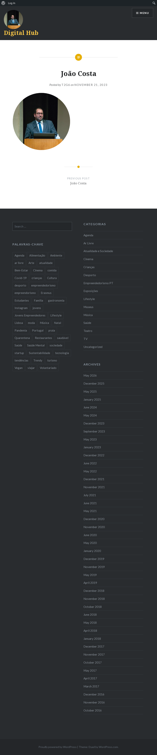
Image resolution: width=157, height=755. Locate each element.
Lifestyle (89, 299)
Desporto (89, 275)
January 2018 (92, 638)
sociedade (56, 345)
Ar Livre (88, 243)
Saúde (87, 322)
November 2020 (94, 527)
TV (85, 338)
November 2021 (94, 487)
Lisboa (19, 322)
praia (51, 330)
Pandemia (21, 330)
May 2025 (90, 391)
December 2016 (93, 694)
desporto (20, 285)
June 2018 (90, 614)
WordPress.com (108, 747)
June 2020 (90, 535)
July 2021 (89, 495)
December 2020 (93, 519)
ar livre (19, 263)
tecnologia (62, 353)
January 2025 (92, 399)
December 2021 (93, 479)
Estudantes (22, 300)
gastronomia (56, 300)
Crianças (89, 267)
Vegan (19, 367)
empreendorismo (25, 292)
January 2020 (92, 551)
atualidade (46, 263)
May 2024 (90, 415)
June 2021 (90, 503)
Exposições (90, 291)
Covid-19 (21, 278)
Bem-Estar (21, 270)
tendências (21, 360)
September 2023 (94, 431)
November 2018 (94, 598)
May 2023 (90, 439)
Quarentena (22, 338)
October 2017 (92, 662)
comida (51, 270)
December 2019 (93, 559)
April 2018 (90, 630)
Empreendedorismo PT (98, 283)
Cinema (88, 259)
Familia (38, 300)
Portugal (37, 330)
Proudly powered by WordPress (57, 747)
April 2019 (90, 582)
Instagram (21, 308)
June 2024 (90, 407)
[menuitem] (3, 3)
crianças (37, 278)
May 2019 (90, 575)
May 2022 (90, 471)
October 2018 (92, 606)
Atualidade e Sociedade (98, 251)
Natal (57, 322)
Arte (31, 263)
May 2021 (90, 511)
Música (88, 315)
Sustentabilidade (39, 353)
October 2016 (92, 710)
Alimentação (37, 255)
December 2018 (93, 590)
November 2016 (94, 702)
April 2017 (90, 678)
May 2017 (90, 670)
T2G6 (65, 84)
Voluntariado (48, 367)
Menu (144, 13)
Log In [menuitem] (11, 3)
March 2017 (91, 686)
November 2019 (94, 567)
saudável (62, 338)
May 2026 (90, 375)
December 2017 (93, 646)
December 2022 (93, 455)
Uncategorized (92, 346)
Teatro (87, 330)
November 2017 (94, 654)
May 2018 (90, 622)
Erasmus (46, 292)
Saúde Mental (36, 345)
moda (31, 322)
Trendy (37, 360)
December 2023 (93, 423)
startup (19, 353)
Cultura (52, 278)
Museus (88, 307)
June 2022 (90, 463)
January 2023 (92, 447)
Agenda (88, 235)
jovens (37, 308)
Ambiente (56, 255)
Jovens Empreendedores (30, 315)
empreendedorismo (43, 285)
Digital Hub (21, 33)
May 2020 (90, 542)
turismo (52, 360)
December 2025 (93, 383)
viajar (31, 367)
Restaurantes (43, 338)
